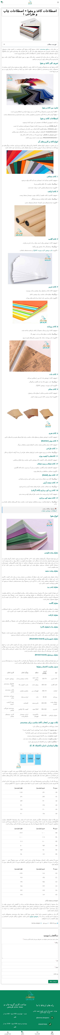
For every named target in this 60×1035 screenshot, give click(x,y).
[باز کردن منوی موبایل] (58, 2)
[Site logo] (30, 2)
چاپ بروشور (48, 250)
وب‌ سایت (56, 973)
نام (57, 960)
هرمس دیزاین (34, 916)
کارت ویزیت (41, 250)
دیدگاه (56, 942)
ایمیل (56, 967)
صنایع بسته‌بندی (44, 49)
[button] (4, 44)
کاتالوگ (35, 250)
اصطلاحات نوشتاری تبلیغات (48, 511)
